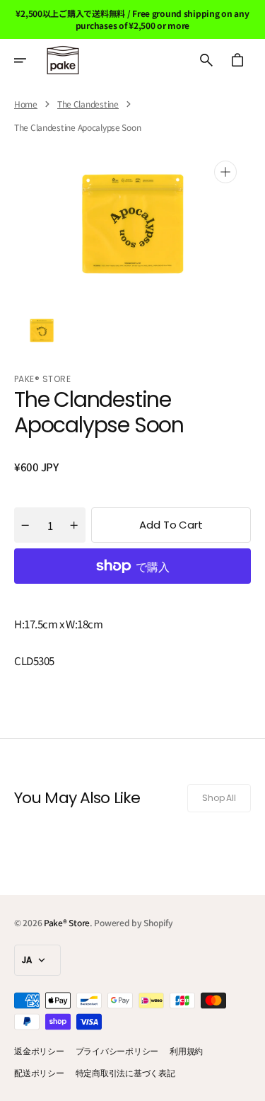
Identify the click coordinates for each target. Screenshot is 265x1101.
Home (25, 104)
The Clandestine (88, 104)
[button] (29, 60)
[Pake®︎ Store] (63, 60)
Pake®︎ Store (67, 922)
